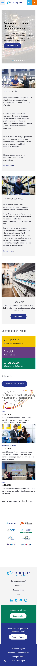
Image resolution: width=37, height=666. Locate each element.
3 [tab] (16, 60)
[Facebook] (16, 600)
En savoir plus (12, 46)
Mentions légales (18, 649)
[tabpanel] (18, 36)
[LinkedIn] (11, 600)
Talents (18, 595)
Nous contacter (18, 637)
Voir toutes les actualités (14, 384)
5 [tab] (20, 60)
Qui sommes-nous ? (18, 581)
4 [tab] (18, 60)
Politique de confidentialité (18, 653)
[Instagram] (25, 600)
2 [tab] (14, 60)
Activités (18, 586)
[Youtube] (21, 600)
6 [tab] (22, 60)
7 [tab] (24, 60)
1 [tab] (12, 60)
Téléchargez (18, 316)
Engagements (18, 590)
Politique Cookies (18, 657)
